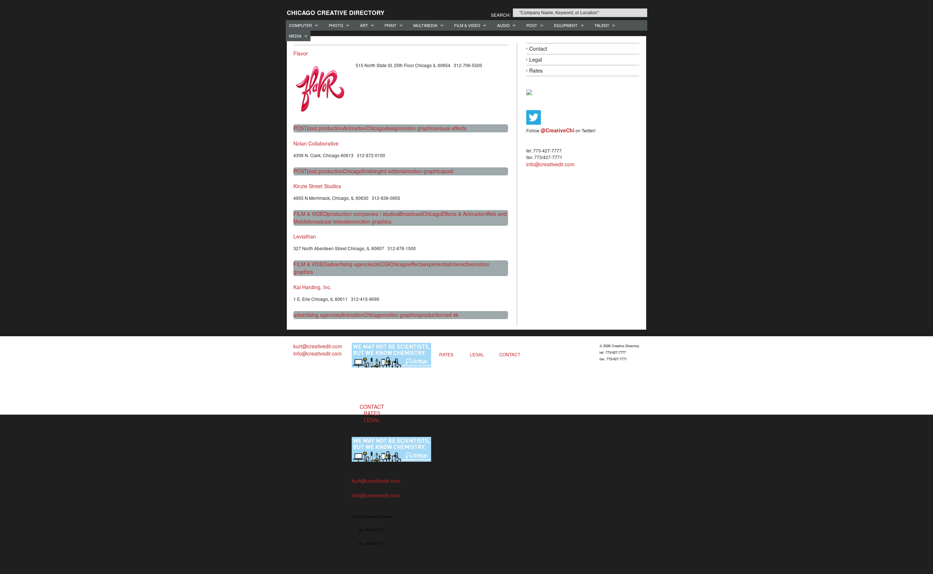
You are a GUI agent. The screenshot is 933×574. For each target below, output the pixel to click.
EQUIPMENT (564, 25)
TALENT (600, 25)
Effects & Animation (463, 213)
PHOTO (334, 25)
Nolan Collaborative (316, 143)
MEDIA (293, 36)
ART (362, 25)
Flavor (300, 53)
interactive (462, 264)
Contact (538, 48)
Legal (535, 59)
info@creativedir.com (550, 164)
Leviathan (304, 236)
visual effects (451, 128)
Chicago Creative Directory (335, 12)
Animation (354, 128)
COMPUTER (299, 25)
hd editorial (393, 171)
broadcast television (332, 221)
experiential (436, 264)
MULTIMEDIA (423, 25)
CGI (385, 264)
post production (325, 128)
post (448, 171)
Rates (536, 70)
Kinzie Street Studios (317, 186)
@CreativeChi (557, 130)
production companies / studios (363, 213)
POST (530, 25)
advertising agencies (351, 264)
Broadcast (410, 213)
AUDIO (502, 25)
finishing (371, 171)
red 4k (451, 314)
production (431, 314)
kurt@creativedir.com (317, 346)
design (392, 128)
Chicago (375, 128)
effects (416, 264)
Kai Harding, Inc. (312, 287)
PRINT (389, 25)
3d (377, 264)
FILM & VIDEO (465, 25)
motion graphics (418, 128)
